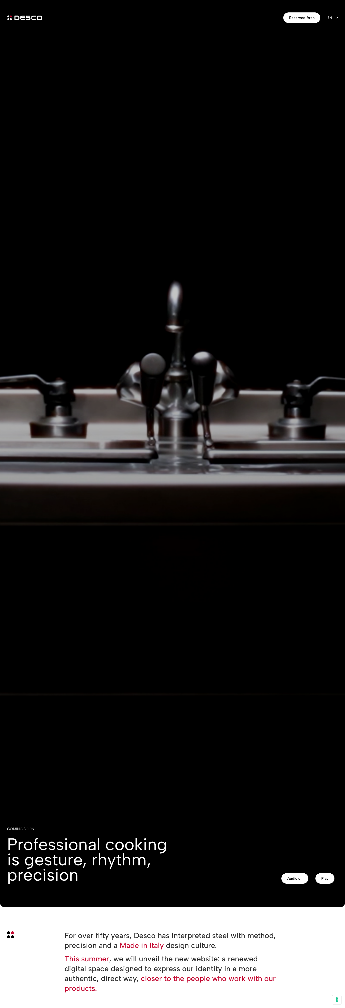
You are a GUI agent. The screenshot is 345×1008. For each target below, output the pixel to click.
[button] (294, 878)
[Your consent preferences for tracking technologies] (336, 999)
